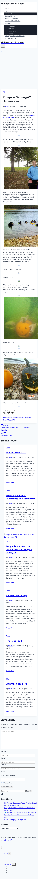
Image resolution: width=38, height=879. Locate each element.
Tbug (9, 420)
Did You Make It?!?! (16, 452)
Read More (11, 483)
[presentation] (20, 536)
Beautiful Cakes (12, 31)
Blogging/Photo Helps (12, 21)
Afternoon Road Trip (16, 684)
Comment (5, 751)
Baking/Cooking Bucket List (14, 36)
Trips (4, 92)
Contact (10, 13)
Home (7, 8)
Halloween (14, 417)
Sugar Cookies (11, 28)
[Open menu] (3, 46)
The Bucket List (10, 38)
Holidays (22, 417)
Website (3, 771)
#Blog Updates (11, 26)
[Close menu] (1, 847)
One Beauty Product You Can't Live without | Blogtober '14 (16, 428)
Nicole (7, 106)
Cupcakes (10, 33)
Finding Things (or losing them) (15, 820)
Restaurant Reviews (12, 18)
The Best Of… (8, 864)
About (6, 854)
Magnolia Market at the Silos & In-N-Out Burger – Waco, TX (19, 549)
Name (3, 758)
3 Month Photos (6, 434)
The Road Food (14, 641)
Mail (5, 817)
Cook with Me (10, 16)
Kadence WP (7, 840)
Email (3, 765)
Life (7, 679)
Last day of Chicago (16, 595)
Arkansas (6, 417)
